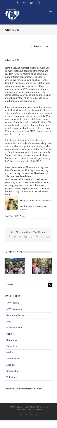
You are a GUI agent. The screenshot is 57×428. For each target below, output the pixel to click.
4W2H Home (12, 303)
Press (22, 216)
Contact (10, 333)
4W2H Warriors (14, 309)
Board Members (14, 327)
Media (9, 352)
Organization (12, 371)
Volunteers (11, 377)
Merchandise (12, 358)
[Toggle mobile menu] (50, 10)
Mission (10, 364)
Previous (38, 46)
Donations (11, 340)
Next (47, 46)
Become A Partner (15, 315)
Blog (8, 321)
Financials (11, 346)
